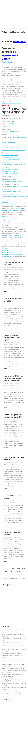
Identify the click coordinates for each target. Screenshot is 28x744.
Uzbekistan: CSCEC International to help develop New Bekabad (13, 635)
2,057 (18, 569)
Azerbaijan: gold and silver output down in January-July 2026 (12, 680)
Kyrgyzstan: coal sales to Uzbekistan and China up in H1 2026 (14, 684)
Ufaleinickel (6, 304)
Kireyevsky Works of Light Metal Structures (13, 267)
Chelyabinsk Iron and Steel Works (11, 501)
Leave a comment (19, 269)
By (6, 269)
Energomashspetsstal (8, 342)
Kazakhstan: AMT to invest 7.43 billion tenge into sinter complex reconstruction (13, 378)
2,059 (6, 571)
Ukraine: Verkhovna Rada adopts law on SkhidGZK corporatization (14, 688)
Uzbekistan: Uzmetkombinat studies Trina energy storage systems (14, 650)
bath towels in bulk (11, 256)
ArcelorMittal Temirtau (8, 383)
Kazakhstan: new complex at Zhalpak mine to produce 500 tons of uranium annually (13, 692)
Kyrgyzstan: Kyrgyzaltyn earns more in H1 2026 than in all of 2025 (13, 665)
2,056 (13, 569)
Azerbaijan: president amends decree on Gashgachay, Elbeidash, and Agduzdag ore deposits (12, 655)
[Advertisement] (14, 14)
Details (5, 291)
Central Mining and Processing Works (12, 537)
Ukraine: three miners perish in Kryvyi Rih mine (13, 642)
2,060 (11, 571)
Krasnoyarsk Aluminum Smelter (11, 462)
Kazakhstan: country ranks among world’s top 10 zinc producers (13, 646)
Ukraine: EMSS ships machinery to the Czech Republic (12, 337)
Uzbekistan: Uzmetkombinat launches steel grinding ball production (12, 675)
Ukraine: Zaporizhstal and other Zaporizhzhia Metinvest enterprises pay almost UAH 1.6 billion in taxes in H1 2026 (14, 670)
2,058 (23, 569)
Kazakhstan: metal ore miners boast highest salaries (12, 660)
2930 (18, 571)
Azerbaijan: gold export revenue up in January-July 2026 (14, 639)
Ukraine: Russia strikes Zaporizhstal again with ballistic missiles (13, 630)
